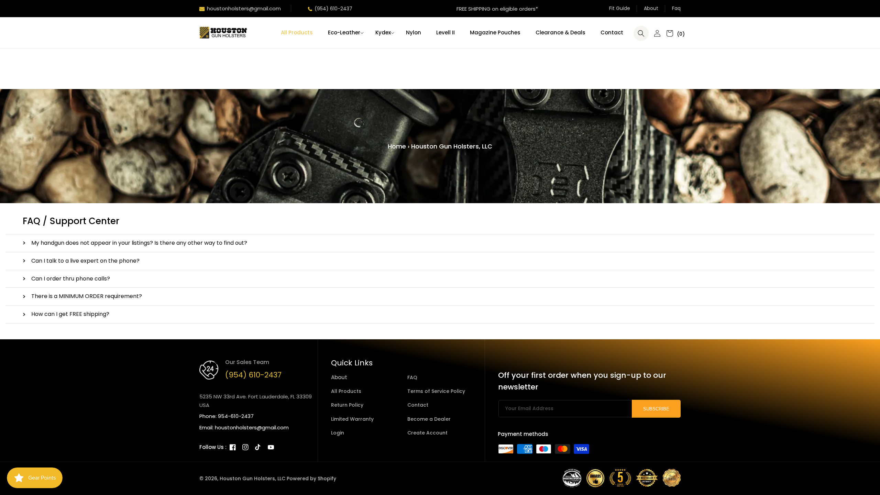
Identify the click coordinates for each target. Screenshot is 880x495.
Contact (417, 405)
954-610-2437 (236, 416)
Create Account (427, 432)
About (651, 8)
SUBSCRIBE (656, 408)
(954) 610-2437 (333, 8)
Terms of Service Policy (436, 391)
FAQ (412, 377)
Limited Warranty (352, 419)
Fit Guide (619, 8)
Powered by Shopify (311, 478)
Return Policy (347, 405)
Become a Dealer (429, 419)
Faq (676, 8)
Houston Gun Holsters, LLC (252, 478)
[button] (344, 32)
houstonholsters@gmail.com (244, 8)
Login (337, 432)
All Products (346, 391)
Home (397, 146)
